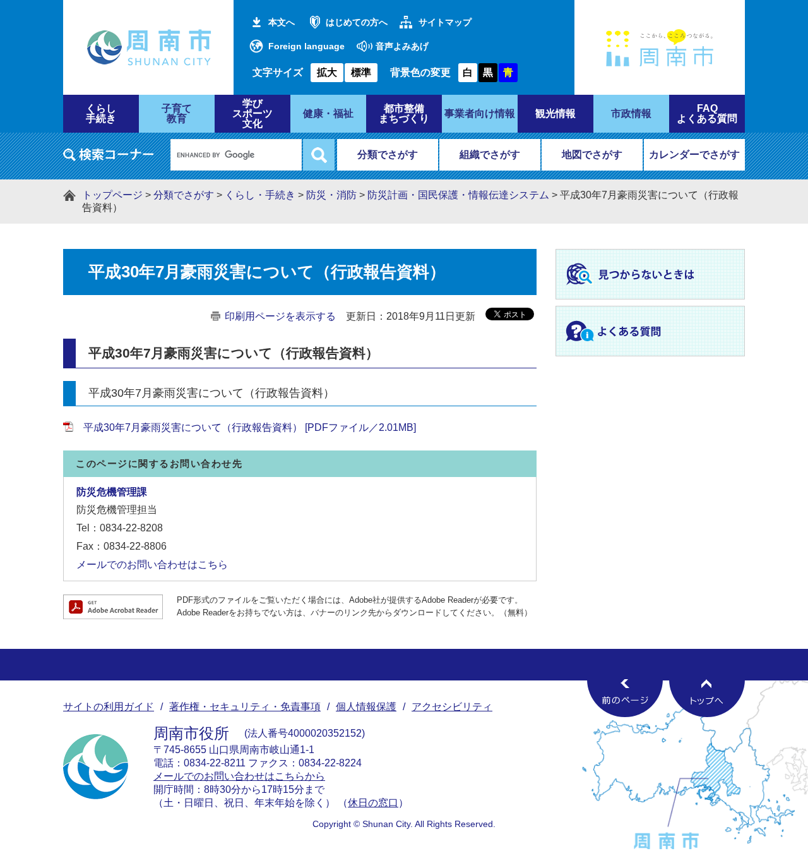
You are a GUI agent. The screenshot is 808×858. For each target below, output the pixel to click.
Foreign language (306, 46)
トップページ (112, 195)
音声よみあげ (402, 46)
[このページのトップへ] (707, 698)
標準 (361, 72)
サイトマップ (445, 22)
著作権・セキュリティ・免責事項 (245, 706)
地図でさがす (592, 154)
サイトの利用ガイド (108, 706)
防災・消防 (331, 195)
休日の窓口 (373, 802)
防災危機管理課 (111, 491)
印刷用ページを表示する (280, 316)
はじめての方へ (357, 22)
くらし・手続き (260, 195)
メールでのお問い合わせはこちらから (239, 776)
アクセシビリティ (452, 706)
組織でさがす (490, 154)
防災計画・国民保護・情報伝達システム (458, 195)
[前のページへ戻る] (625, 698)
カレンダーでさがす (694, 154)
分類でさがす (387, 154)
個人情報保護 (366, 706)
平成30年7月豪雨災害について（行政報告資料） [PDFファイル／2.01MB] (249, 427)
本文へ (281, 22)
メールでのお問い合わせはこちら (152, 564)
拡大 (327, 72)
